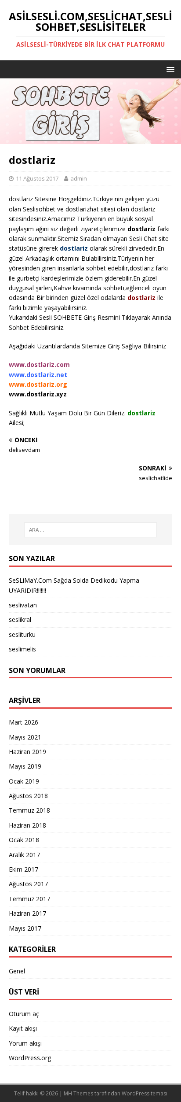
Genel (17, 971)
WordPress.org (30, 1058)
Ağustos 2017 (28, 884)
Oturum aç (24, 1014)
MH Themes (78, 1093)
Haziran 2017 (27, 913)
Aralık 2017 (24, 855)
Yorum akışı (25, 1043)
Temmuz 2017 (29, 899)
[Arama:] (90, 529)
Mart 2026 (23, 722)
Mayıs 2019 (25, 766)
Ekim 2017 (23, 869)
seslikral (20, 619)
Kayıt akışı (23, 1028)
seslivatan (23, 605)
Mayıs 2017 (25, 928)
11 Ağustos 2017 (37, 178)
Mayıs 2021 (25, 737)
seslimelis (22, 649)
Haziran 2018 (27, 825)
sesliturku (22, 634)
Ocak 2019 (24, 781)
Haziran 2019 (27, 751)
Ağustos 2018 (28, 795)
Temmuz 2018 (29, 810)
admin (78, 178)
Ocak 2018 (24, 840)
